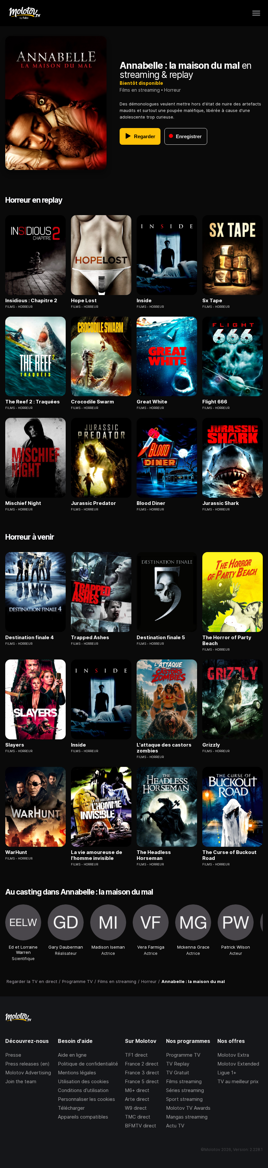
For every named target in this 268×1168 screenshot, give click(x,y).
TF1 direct (136, 1055)
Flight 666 (214, 402)
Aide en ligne (72, 1055)
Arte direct (137, 1099)
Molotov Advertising (28, 1072)
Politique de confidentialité (88, 1064)
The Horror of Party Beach (226, 640)
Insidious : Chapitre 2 (31, 301)
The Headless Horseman (154, 855)
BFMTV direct (140, 1125)
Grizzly (211, 745)
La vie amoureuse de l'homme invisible (96, 855)
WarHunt (16, 852)
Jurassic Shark (220, 503)
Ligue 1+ (226, 1072)
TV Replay (177, 1064)
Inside (144, 301)
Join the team (20, 1081)
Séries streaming (185, 1090)
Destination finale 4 (29, 637)
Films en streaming (140, 90)
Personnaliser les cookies (86, 1099)
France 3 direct (142, 1072)
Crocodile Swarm (92, 402)
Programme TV (183, 1055)
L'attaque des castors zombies (164, 748)
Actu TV (175, 1125)
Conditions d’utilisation (83, 1090)
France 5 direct (142, 1081)
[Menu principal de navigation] (256, 13)
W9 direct (136, 1108)
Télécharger (71, 1108)
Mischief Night (23, 503)
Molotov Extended (238, 1064)
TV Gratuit (177, 1072)
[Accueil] (24, 13)
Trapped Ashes (90, 637)
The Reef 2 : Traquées (32, 402)
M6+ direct (137, 1090)
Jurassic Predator (93, 503)
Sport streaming (184, 1099)
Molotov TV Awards (188, 1108)
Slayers (14, 745)
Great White (152, 402)
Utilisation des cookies (83, 1081)
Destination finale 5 (161, 637)
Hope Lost (84, 301)
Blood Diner (151, 503)
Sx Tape (212, 301)
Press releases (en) (27, 1064)
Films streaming (184, 1081)
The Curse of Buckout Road (229, 855)
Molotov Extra (233, 1055)
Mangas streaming (187, 1117)
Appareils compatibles (83, 1117)
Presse (13, 1055)
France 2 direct (142, 1064)
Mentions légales (77, 1072)
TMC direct (137, 1117)
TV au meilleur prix (238, 1081)
